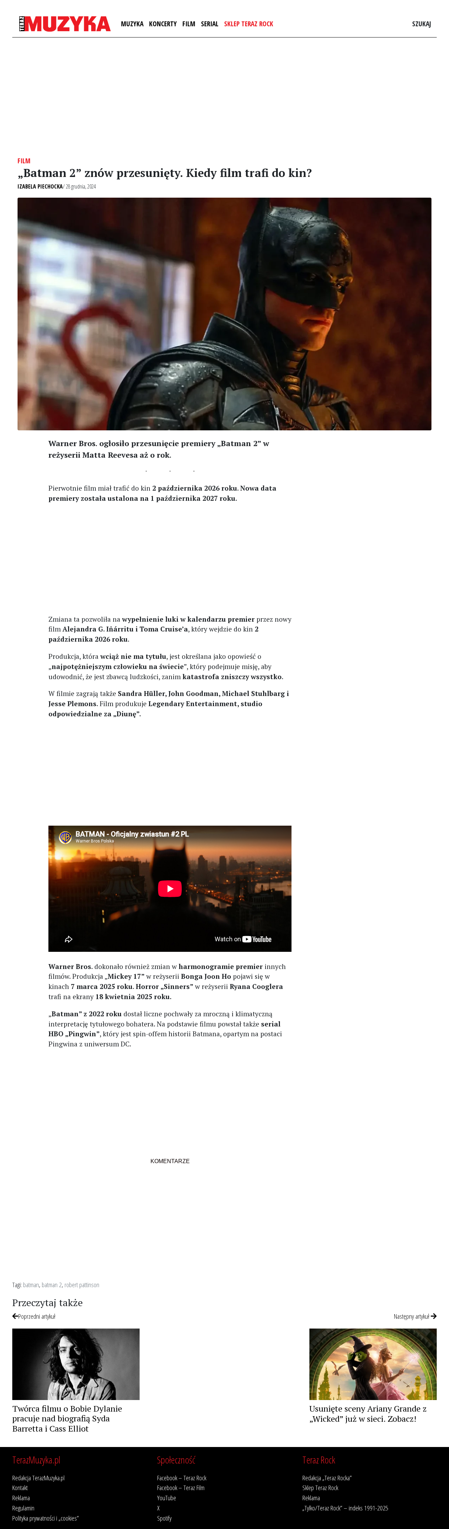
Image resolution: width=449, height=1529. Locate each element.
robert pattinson (82, 1284)
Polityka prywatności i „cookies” (45, 1518)
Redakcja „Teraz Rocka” (327, 1477)
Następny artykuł (412, 1316)
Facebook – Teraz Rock (181, 1477)
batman (31, 1284)
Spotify (164, 1518)
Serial (210, 23)
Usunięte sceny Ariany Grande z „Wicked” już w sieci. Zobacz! (368, 1413)
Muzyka (132, 23)
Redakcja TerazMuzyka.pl (38, 1477)
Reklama (21, 1497)
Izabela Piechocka (40, 186)
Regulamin (23, 1508)
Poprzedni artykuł (36, 1316)
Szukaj (421, 23)
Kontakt (20, 1487)
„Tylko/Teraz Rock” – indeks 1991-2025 (345, 1508)
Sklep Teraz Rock (248, 23)
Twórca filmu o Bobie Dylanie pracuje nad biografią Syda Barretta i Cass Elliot (67, 1418)
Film (188, 23)
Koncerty (163, 23)
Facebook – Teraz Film (181, 1487)
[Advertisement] (224, 97)
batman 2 (52, 1284)
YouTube (166, 1497)
